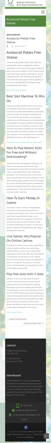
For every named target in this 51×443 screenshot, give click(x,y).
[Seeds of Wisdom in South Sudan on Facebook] (25, 427)
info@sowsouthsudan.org (26, 410)
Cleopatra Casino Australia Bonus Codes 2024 (24, 142)
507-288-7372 (26, 405)
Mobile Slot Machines (17, 319)
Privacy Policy (18, 434)
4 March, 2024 (20, 46)
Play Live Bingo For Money (17, 90)
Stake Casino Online (14, 312)
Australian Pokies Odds (34, 323)
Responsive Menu (43, 12)
